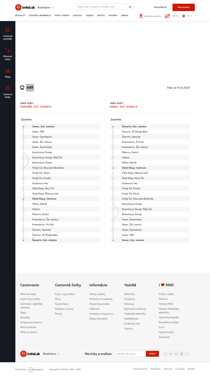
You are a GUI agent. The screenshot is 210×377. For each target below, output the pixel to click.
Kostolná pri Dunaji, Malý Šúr (47, 157)
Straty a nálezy (97, 294)
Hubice (36, 209)
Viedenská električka (135, 313)
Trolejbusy (129, 298)
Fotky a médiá (62, 15)
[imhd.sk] (25, 7)
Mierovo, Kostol (40, 214)
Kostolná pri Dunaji (42, 152)
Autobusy (129, 303)
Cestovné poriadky (30, 298)
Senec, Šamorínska (42, 147)
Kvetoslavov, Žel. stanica (45, 219)
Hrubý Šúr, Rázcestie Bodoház (48, 167)
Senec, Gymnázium (42, 136)
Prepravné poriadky (99, 303)
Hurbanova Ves (40, 183)
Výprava (128, 328)
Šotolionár (164, 337)
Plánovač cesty (28, 294)
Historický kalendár (169, 317)
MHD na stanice (28, 332)
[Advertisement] (105, 52)
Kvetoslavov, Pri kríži (43, 224)
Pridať (152, 354)
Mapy (23, 312)
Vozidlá (90, 15)
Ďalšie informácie (98, 318)
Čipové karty (61, 303)
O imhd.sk (180, 368)
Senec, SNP (38, 131)
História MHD (166, 303)
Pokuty (58, 313)
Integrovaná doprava (31, 322)
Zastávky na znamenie (101, 298)
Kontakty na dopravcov (101, 313)
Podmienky (155, 368)
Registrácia (160, 7)
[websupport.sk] (36, 369)
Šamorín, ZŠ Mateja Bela (45, 234)
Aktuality (20, 15)
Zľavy (58, 298)
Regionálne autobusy (135, 308)
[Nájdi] (130, 7)
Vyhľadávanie (131, 318)
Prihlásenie (184, 7)
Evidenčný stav (132, 323)
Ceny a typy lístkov (65, 294)
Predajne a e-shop (64, 308)
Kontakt (191, 368)
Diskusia (77, 15)
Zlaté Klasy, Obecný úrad (45, 193)
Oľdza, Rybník (39, 203)
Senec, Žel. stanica (42, 141)
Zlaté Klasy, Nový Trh (43, 188)
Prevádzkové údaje (168, 322)
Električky (129, 294)
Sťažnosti (94, 308)
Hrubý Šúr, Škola (41, 172)
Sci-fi (161, 327)
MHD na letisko (28, 327)
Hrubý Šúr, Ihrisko (41, 178)
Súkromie (168, 368)
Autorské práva (140, 368)
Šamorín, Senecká (41, 229)
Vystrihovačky (166, 332)
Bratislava (49, 353)
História (113, 15)
